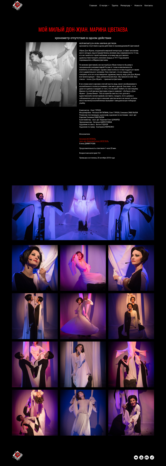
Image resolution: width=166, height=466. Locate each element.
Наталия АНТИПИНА (87, 139)
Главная (93, 6)
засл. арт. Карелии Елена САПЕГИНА (93, 141)
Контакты (148, 6)
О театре (103, 6)
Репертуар (125, 6)
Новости (138, 6)
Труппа (115, 6)
